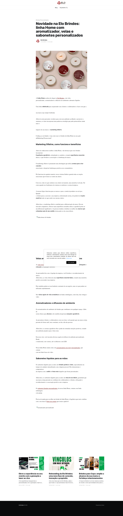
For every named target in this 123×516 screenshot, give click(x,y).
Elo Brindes (44, 40)
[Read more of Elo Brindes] (38, 41)
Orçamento (63, 7)
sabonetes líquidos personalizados (47, 388)
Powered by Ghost (100, 505)
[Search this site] (67, 8)
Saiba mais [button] (69, 258)
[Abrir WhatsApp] (119, 512)
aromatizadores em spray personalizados (68, 348)
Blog (56, 7)
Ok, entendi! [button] (71, 262)
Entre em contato (51, 401)
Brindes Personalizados (42, 20)
